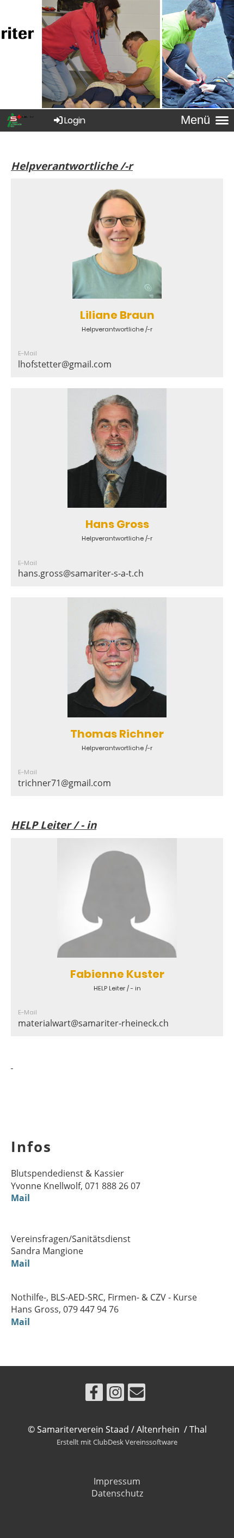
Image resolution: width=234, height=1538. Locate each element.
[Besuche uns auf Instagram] (115, 1394)
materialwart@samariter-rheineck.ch (93, 1023)
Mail (20, 1198)
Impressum (117, 1481)
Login (74, 120)
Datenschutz (117, 1493)
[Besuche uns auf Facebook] (94, 1394)
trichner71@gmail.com (64, 783)
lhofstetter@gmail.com (65, 364)
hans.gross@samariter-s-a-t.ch (81, 573)
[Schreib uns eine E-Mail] (136, 1394)
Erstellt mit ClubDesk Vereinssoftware (117, 1442)
